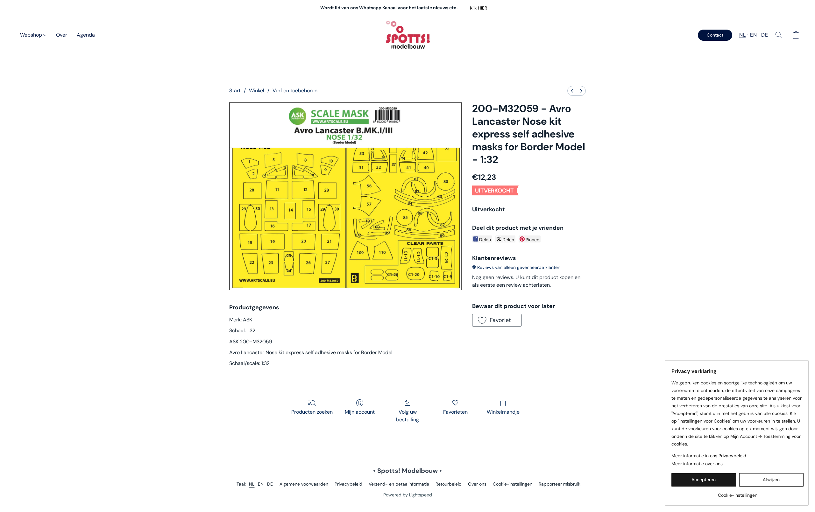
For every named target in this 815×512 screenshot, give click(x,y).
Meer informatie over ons (697, 463)
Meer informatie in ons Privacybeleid (708, 456)
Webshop (31, 35)
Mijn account (360, 412)
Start (235, 90)
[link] (737, 493)
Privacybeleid (348, 484)
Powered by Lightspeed (407, 495)
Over (61, 35)
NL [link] (252, 484)
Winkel (256, 90)
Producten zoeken (312, 412)
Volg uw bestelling (407, 416)
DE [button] (764, 35)
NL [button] (742, 35)
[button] (478, 8)
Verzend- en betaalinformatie (399, 484)
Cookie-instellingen (512, 484)
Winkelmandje (503, 412)
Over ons (477, 484)
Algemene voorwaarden (304, 484)
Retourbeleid (449, 484)
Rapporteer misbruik (559, 484)
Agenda (86, 35)
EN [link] (261, 484)
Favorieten (455, 412)
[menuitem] (572, 90)
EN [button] (753, 35)
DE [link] (270, 484)
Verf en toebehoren (295, 90)
